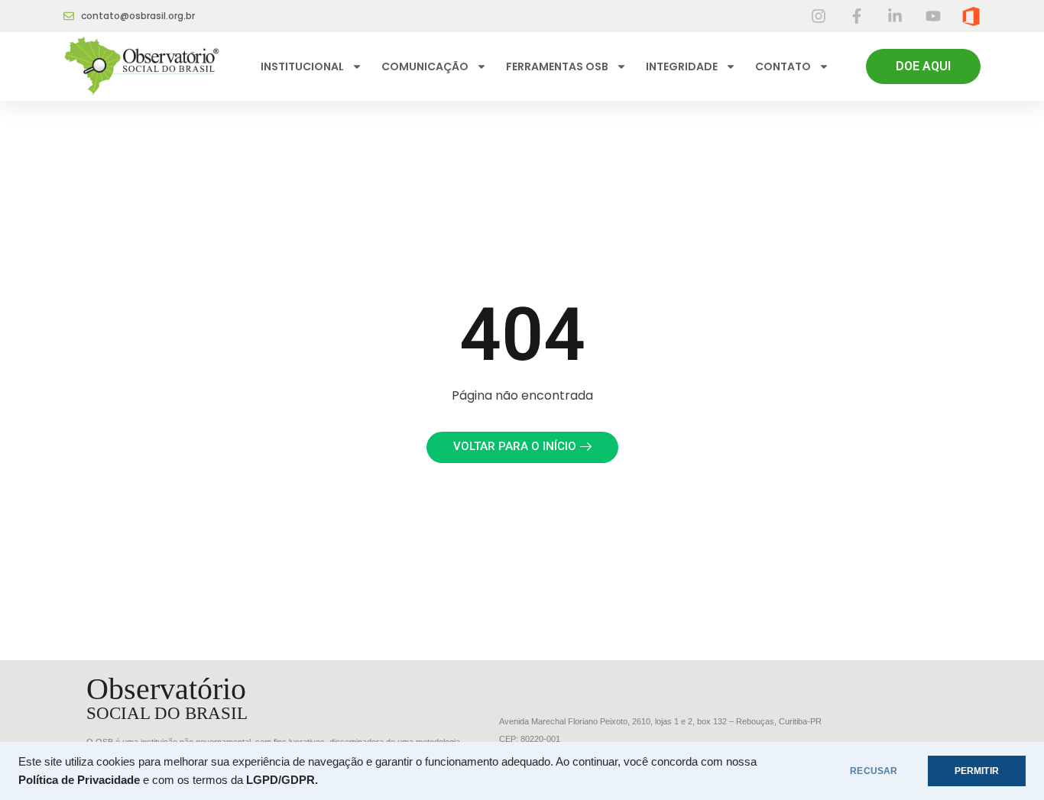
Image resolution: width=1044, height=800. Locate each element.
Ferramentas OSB (557, 66)
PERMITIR (977, 771)
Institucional (302, 66)
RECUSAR (873, 771)
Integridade (682, 66)
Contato (783, 66)
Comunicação (425, 66)
